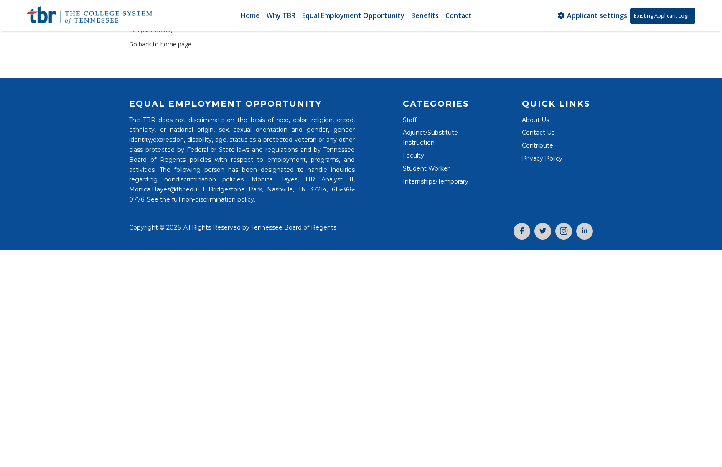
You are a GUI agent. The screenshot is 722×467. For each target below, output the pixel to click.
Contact (458, 15)
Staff (410, 120)
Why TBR (281, 15)
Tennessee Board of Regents (293, 227)
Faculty (413, 155)
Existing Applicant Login (663, 15)
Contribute (537, 145)
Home (250, 15)
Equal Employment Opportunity (353, 15)
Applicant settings (596, 15)
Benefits (425, 15)
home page (175, 44)
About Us (535, 120)
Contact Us (538, 132)
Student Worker (426, 168)
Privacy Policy (542, 158)
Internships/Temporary (435, 181)
